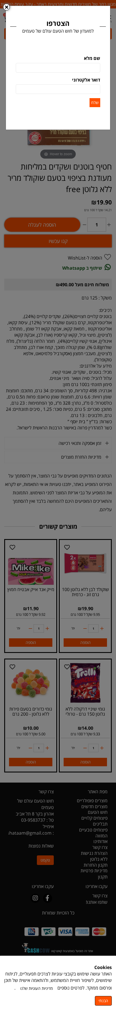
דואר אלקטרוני (86, 80)
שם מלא (92, 58)
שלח (95, 102)
